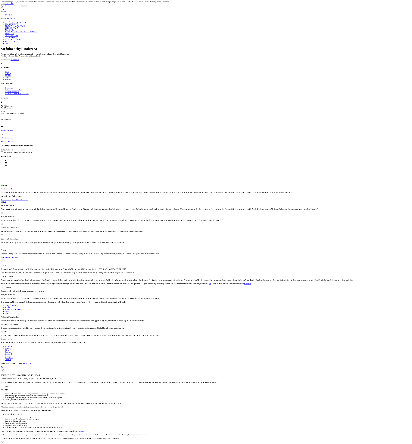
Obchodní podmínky (12, 92)
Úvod (7, 72)
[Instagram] (6, 165)
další (6, 43)
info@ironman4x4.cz (8, 130)
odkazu (81, 431)
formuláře (247, 284)
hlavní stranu (15, 60)
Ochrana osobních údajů (13, 90)
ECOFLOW (9, 34)
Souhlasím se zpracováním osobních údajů (17, 152)
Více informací (6, 257)
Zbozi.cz (8, 360)
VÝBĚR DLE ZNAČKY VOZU (16, 22)
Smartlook (8, 354)
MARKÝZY (9, 30)
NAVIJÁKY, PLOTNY (13, 39)
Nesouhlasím (16, 200)
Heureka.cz (9, 358)
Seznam (8, 352)
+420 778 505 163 (7, 141)
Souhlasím (14, 257)
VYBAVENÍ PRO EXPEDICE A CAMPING (21, 32)
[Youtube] (6, 163)
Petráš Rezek (27, 363)
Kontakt (8, 79)
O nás (7, 78)
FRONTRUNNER (11, 24)
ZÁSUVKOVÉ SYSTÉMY (15, 38)
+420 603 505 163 (7, 138)
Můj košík (11, 18)
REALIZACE (10, 41)
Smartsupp (8, 356)
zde (210, 284)
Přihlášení (8, 15)
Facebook (8, 346)
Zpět (2, 367)
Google (7, 348)
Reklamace (9, 88)
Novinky (8, 74)
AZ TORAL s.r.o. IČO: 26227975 (17, 94)
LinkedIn (8, 350)
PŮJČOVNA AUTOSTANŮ (15, 26)
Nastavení (24, 200)
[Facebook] (5, 161)
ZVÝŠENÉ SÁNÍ (11, 36)
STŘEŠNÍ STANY (11, 28)
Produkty (8, 76)
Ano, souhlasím (6, 200)
